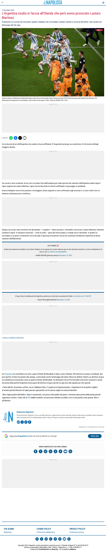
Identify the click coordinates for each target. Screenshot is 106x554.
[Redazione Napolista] (8, 417)
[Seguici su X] (40, 451)
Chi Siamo (9, 528)
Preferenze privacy (77, 532)
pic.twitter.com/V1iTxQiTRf (82, 296)
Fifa (28, 397)
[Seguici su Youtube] (65, 451)
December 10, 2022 (65, 255)
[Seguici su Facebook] (35, 451)
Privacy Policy (78, 528)
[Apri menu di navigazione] (103, 2)
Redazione (8, 532)
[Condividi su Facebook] (15, 138)
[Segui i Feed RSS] (70, 451)
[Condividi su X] (20, 138)
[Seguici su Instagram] (45, 451)
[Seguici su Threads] (55, 451)
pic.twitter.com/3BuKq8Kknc (57, 252)
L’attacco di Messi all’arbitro (13, 338)
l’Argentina (9, 374)
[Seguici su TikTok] (60, 451)
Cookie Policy (44, 528)
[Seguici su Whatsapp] (50, 451)
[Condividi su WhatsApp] (11, 138)
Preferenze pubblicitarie (46, 532)
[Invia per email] (24, 138)
